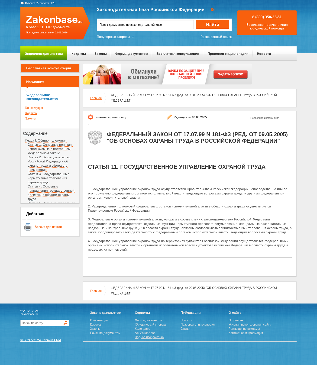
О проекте (236, 320)
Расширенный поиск (216, 37)
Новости (264, 53)
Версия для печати (48, 227)
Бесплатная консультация (177, 53)
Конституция (34, 108)
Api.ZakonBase (145, 333)
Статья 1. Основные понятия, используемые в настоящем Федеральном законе (50, 149)
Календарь (142, 328)
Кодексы (78, 53)
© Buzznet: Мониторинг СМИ (40, 340)
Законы (100, 53)
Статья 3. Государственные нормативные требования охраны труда (48, 178)
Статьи (185, 328)
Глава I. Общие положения (46, 140)
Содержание (35, 133)
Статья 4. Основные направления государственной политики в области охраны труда (51, 192)
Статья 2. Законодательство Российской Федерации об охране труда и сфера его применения (49, 163)
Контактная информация (246, 333)
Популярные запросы (113, 37)
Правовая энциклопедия (228, 53)
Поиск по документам (105, 333)
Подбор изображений (149, 337)
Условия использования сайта (250, 324)
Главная (96, 98)
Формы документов (131, 53)
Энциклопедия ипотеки (44, 53)
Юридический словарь (151, 324)
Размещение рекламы (244, 328)
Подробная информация (264, 117)
